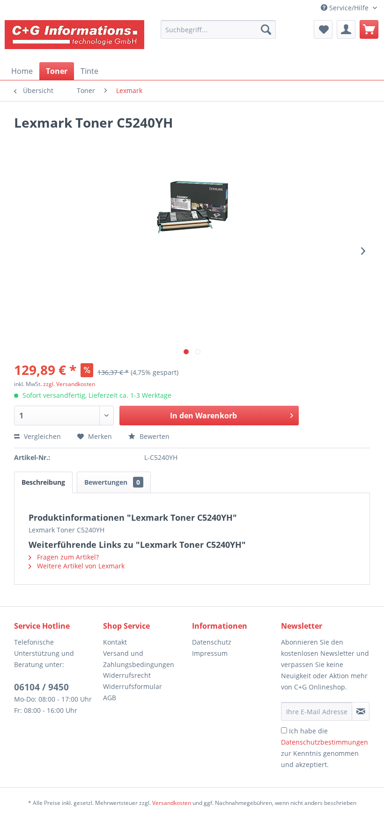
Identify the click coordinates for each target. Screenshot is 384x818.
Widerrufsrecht (127, 675)
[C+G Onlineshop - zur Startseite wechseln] (75, 38)
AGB (109, 697)
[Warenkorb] (369, 29)
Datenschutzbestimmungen (324, 742)
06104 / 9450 (41, 687)
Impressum (210, 653)
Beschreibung (43, 482)
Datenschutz (211, 642)
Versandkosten (171, 803)
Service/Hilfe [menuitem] (348, 7)
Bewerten (154, 436)
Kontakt (115, 642)
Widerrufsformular (132, 686)
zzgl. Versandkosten (69, 384)
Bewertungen (112, 482)
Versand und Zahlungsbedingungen (138, 659)
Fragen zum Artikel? (67, 557)
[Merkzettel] (323, 29)
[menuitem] (218, 29)
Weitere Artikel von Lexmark (80, 565)
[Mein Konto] (346, 29)
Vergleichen (41, 436)
